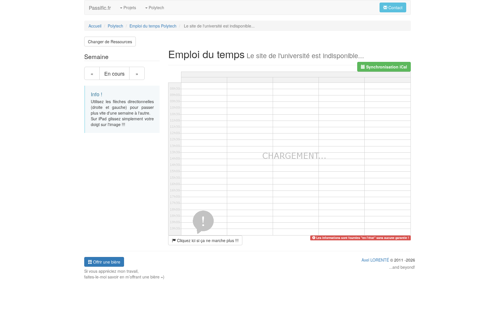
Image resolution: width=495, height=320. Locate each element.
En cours (114, 73)
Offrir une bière (106, 262)
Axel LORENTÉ (375, 260)
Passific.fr (100, 7)
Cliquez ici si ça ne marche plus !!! (207, 240)
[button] (384, 67)
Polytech (156, 7)
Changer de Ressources (110, 41)
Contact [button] (394, 7)
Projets (129, 7)
